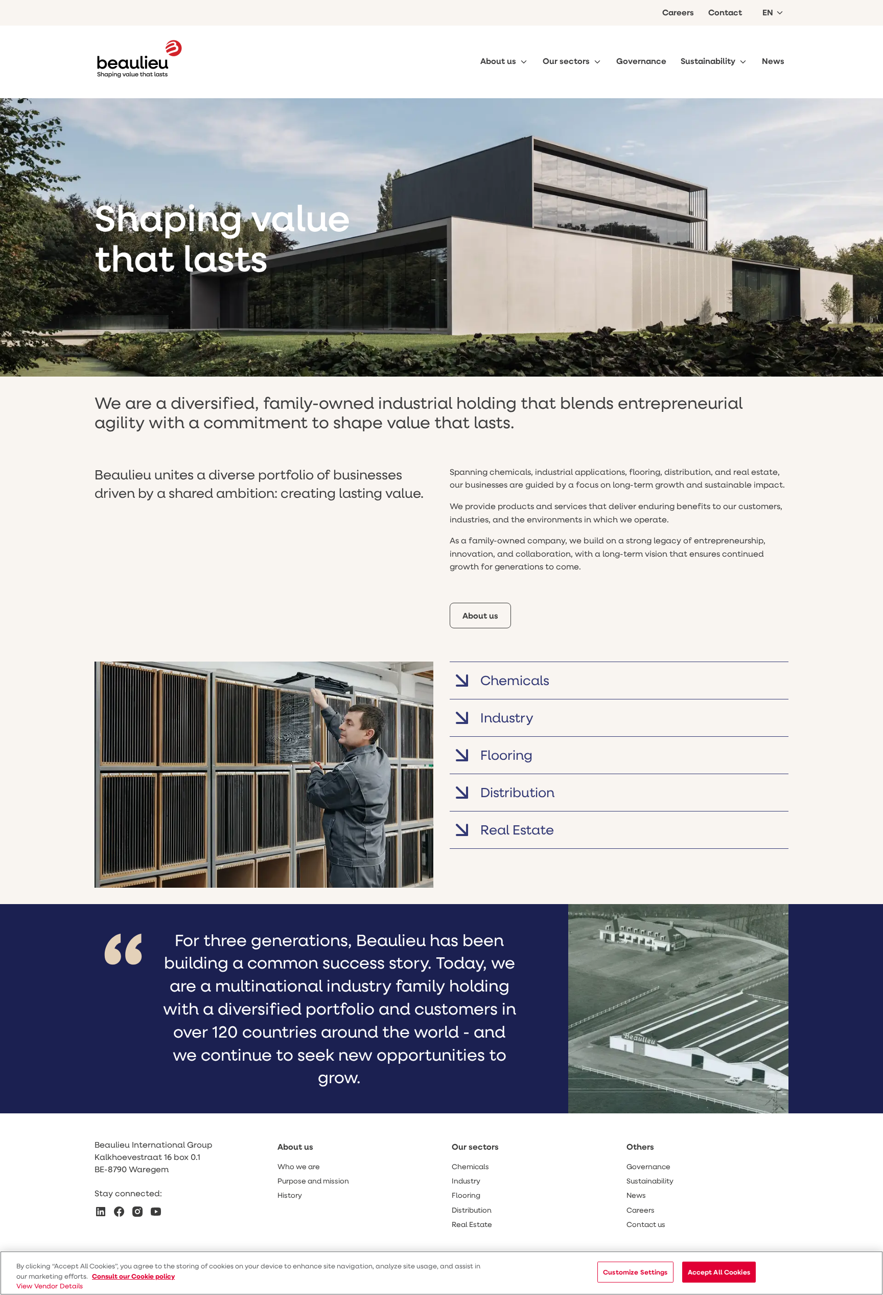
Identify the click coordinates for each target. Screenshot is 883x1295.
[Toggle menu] (523, 62)
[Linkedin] (101, 1211)
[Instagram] (137, 1211)
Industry (506, 717)
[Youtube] (156, 1211)
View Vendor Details (49, 1285)
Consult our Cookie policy (133, 1275)
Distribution (517, 792)
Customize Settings (635, 1272)
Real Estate (517, 829)
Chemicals (514, 680)
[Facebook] (119, 1211)
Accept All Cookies (719, 1272)
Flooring (506, 754)
